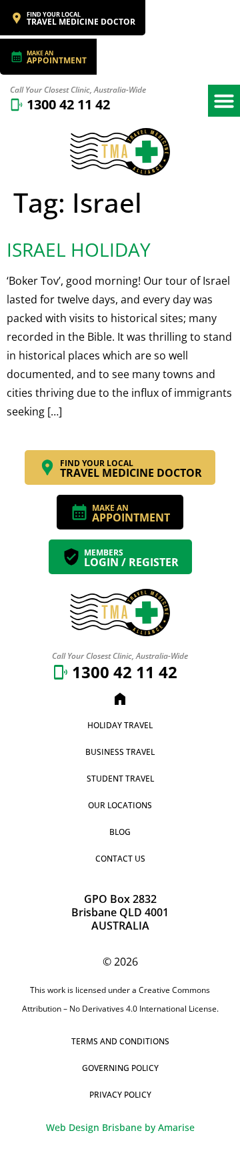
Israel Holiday (79, 249)
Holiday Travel (120, 725)
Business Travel (120, 752)
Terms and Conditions (120, 1041)
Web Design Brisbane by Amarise (120, 1127)
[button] (224, 101)
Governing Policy (120, 1068)
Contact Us (120, 858)
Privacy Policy (120, 1094)
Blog (120, 832)
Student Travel (120, 778)
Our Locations (120, 805)
